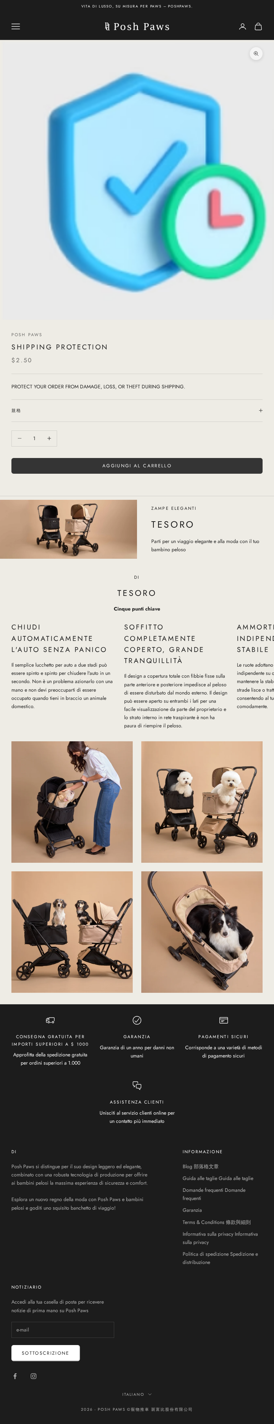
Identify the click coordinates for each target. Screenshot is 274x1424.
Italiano (133, 1394)
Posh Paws (26, 335)
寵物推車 (140, 1409)
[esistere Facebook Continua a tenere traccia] (15, 1376)
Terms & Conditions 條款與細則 (217, 1222)
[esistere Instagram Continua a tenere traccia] (33, 1376)
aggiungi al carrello (137, 465)
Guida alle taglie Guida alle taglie (218, 1178)
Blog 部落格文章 (201, 1166)
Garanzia (192, 1210)
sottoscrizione (46, 1353)
